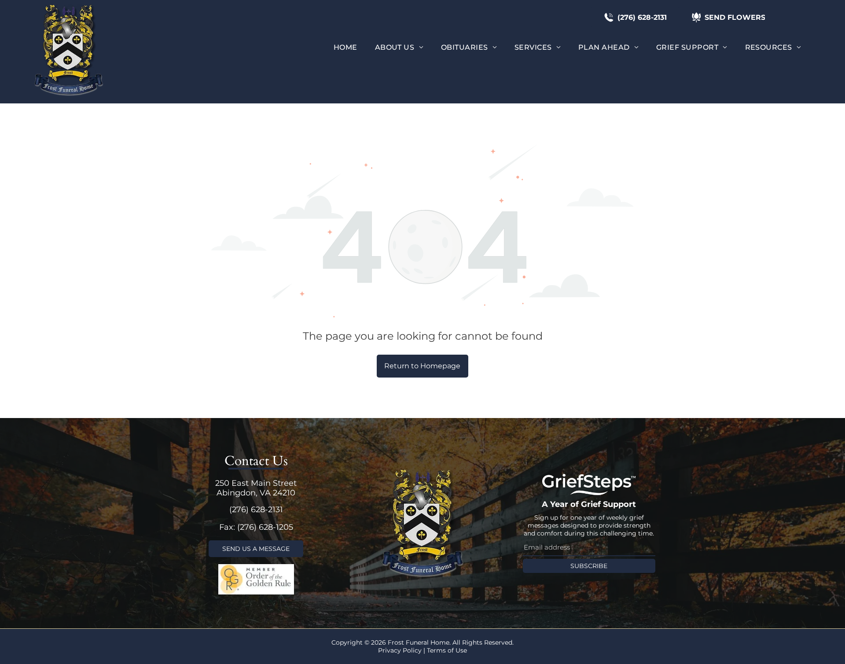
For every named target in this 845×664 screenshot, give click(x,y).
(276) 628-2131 (256, 509)
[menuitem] (345, 47)
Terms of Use (447, 650)
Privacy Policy (400, 650)
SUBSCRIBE (588, 566)
